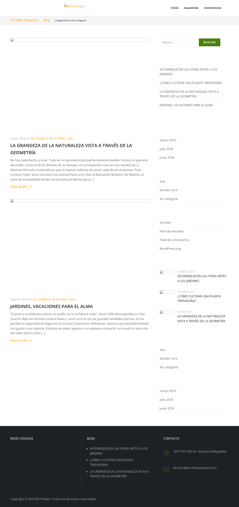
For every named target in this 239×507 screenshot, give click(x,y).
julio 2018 (166, 149)
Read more (19, 187)
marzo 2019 (168, 140)
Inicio (174, 8)
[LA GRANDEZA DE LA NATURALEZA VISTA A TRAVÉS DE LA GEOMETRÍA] (80, 84)
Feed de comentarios (174, 240)
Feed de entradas (172, 231)
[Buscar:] (179, 44)
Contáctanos (212, 8)
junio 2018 (167, 157)
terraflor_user (63, 138)
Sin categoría (39, 138)
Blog (47, 20)
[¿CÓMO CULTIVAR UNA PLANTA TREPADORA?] (167, 297)
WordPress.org (170, 249)
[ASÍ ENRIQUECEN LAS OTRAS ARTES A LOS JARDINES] (167, 277)
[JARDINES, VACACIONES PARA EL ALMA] (80, 245)
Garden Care (169, 190)
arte (162, 181)
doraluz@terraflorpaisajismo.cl (194, 468)
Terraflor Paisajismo (24, 20)
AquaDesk (191, 8)
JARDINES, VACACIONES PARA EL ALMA (51, 306)
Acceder (165, 222)
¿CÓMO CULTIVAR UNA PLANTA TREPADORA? (191, 83)
